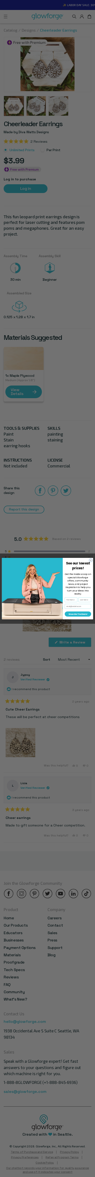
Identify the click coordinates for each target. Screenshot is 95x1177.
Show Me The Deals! (77, 614)
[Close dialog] (91, 560)
